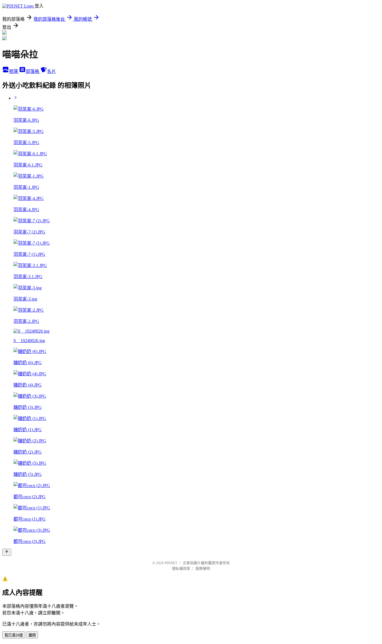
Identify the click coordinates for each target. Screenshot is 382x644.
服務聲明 (202, 568)
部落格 (33, 71)
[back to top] (6, 552)
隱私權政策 (181, 568)
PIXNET (171, 563)
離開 (32, 635)
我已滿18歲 (13, 635)
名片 (51, 71)
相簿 (14, 71)
